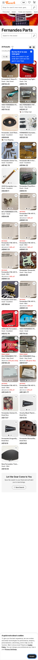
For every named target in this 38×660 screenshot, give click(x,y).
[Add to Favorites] (12, 46)
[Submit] (34, 35)
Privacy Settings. (11, 649)
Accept (32, 656)
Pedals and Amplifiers (25, 12)
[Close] (31, 52)
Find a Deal (6, 12)
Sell (23, 2)
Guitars (14, 12)
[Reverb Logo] (10, 2)
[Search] (34, 7)
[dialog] (19, 646)
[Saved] (29, 2)
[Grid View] (30, 47)
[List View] (33, 47)
